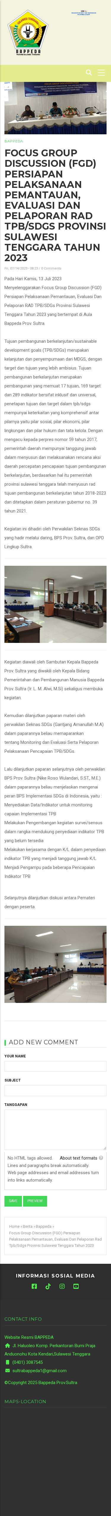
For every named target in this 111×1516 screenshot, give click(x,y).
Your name (15, 1056)
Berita (28, 1226)
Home (14, 1226)
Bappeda (13, 141)
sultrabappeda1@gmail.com (39, 1370)
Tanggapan (15, 1105)
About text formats (78, 1158)
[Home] (27, 32)
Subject (12, 1080)
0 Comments (51, 268)
